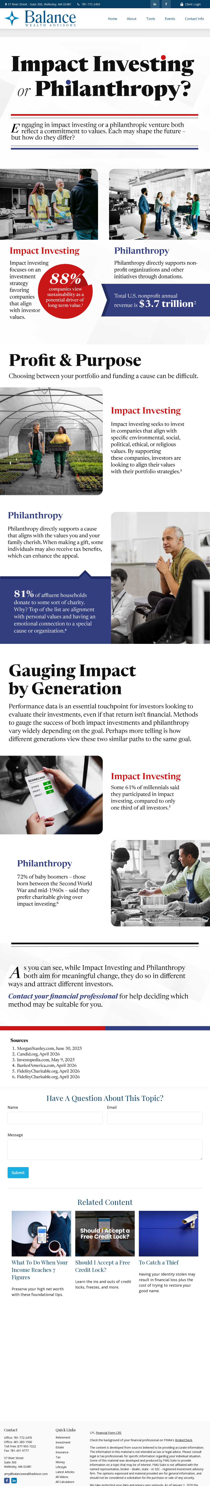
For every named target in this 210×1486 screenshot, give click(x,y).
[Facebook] (166, 4)
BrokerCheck (183, 1440)
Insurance (62, 1452)
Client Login (193, 4)
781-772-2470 (23, 1438)
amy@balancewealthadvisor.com (26, 1474)
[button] (112, 18)
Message (15, 1134)
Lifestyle (61, 1467)
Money (60, 1462)
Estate (60, 1447)
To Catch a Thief (158, 1262)
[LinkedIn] (155, 4)
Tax (58, 1457)
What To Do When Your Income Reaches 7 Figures (40, 1270)
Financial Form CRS (108, 1433)
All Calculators (65, 1482)
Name (13, 1107)
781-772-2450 (91, 4)
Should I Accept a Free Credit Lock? (102, 1266)
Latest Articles (65, 1472)
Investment (63, 1442)
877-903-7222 (26, 1446)
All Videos (62, 1477)
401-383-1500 (23, 1442)
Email (112, 1107)
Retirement (63, 1437)
